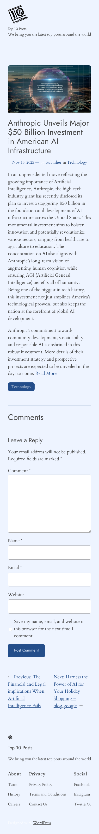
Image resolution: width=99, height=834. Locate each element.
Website (16, 594)
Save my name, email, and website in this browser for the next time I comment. (49, 628)
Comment (19, 471)
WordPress (42, 823)
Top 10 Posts (17, 28)
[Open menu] (11, 45)
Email (15, 567)
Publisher (53, 162)
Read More (46, 373)
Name (15, 541)
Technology (77, 162)
